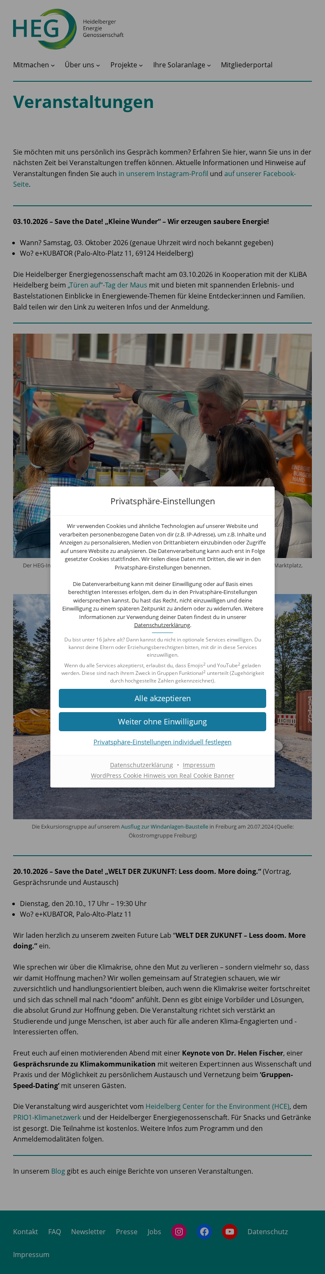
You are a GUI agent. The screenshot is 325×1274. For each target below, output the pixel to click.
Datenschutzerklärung (162, 625)
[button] (162, 698)
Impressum (199, 765)
